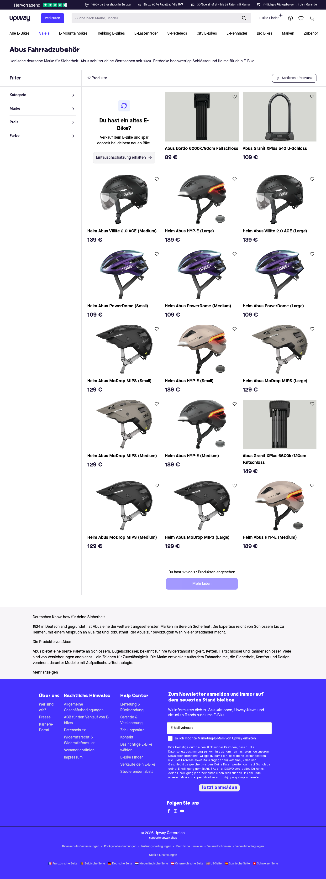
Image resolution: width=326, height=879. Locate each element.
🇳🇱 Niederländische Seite (151, 863)
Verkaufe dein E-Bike (137, 765)
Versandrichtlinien (79, 750)
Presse (45, 717)
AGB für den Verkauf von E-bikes (87, 720)
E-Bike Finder (269, 18)
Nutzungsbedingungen (156, 846)
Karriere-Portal (46, 727)
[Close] (166, 3)
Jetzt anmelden (219, 787)
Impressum (73, 757)
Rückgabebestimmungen (120, 846)
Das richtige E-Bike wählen (136, 747)
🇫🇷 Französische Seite (62, 863)
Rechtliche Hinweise (189, 846)
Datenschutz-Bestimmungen (80, 846)
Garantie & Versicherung (131, 720)
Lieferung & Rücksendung (131, 707)
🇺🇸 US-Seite (214, 863)
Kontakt (126, 737)
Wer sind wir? (46, 707)
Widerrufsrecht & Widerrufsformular (79, 740)
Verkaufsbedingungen (250, 846)
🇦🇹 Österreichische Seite (187, 863)
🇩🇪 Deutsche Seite (120, 863)
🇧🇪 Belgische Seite (92, 863)
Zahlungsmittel (133, 730)
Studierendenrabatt (136, 772)
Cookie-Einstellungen (163, 855)
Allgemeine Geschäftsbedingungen (84, 707)
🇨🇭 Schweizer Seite (265, 863)
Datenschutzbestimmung (185, 751)
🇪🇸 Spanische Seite (237, 863)
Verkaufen (52, 18)
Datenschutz (75, 730)
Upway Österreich (169, 833)
